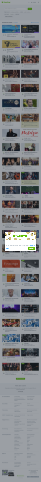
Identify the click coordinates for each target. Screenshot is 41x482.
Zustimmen (31, 248)
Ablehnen (7, 248)
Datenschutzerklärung (32, 245)
